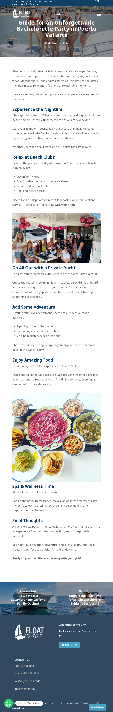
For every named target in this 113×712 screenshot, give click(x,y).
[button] (8, 703)
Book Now (69, 645)
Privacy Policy (87, 703)
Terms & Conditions (69, 703)
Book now (97, 707)
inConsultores (18, 708)
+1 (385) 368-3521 (24, 1)
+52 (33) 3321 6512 (29, 681)
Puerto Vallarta (24, 665)
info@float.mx (31, 4)
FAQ (97, 703)
